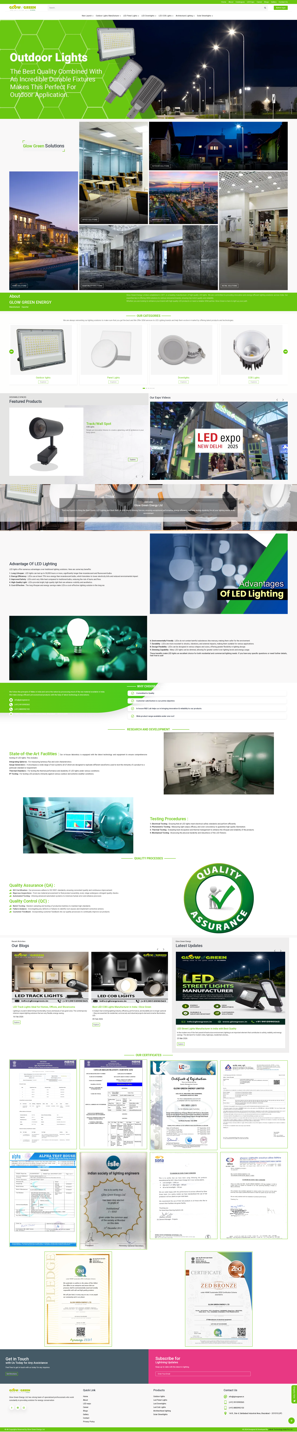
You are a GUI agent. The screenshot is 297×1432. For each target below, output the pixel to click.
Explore (133, 460)
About (231, 2)
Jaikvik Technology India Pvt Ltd (280, 1429)
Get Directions (12, 1374)
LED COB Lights (165, 16)
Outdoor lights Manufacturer (107, 16)
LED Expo (250, 2)
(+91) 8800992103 (22, 709)
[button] (285, 351)
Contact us (283, 2)
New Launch (87, 16)
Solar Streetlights (204, 16)
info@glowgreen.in (22, 700)
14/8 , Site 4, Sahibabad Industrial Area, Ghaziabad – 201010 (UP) (41, 714)
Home (223, 2)
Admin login (281, 8)
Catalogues (240, 2)
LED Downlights (147, 16)
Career (259, 2)
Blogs (266, 2)
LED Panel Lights (130, 16)
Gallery (273, 2)
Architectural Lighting (184, 16)
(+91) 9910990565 (22, 704)
